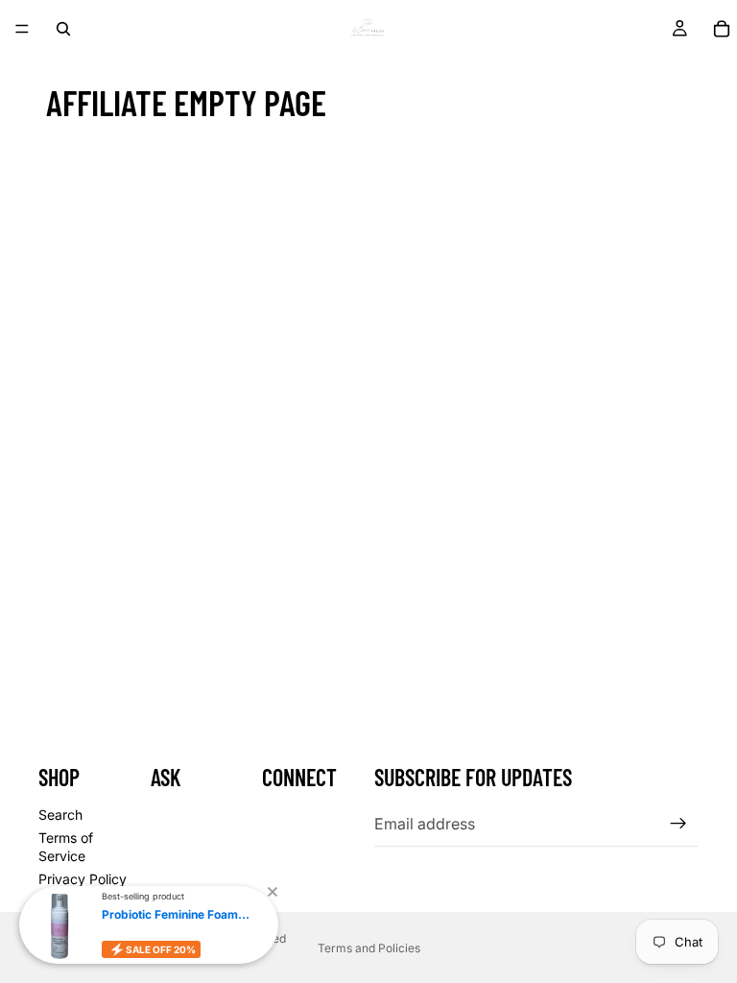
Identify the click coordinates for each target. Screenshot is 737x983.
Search (60, 814)
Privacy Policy (82, 879)
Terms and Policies (369, 948)
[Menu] (22, 29)
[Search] (63, 29)
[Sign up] (678, 823)
